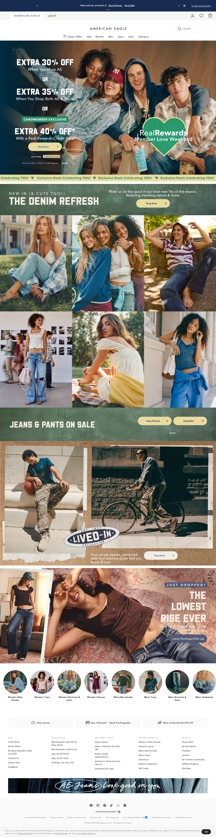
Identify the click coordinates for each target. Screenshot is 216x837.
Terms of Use (96, 817)
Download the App (104, 768)
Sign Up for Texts (60, 758)
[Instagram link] (98, 806)
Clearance (143, 36)
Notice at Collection (76, 817)
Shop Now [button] (43, 146)
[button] (106, 9)
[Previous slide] (37, 6)
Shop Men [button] (147, 5)
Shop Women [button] (130, 5)
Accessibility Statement (35, 817)
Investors (186, 750)
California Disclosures (162, 817)
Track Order (14, 741)
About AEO (187, 741)
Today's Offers (74, 36)
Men (111, 36)
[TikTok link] (111, 806)
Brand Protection (183, 817)
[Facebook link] (91, 806)
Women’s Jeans (146, 746)
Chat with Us (43, 722)
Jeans (121, 36)
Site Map (186, 768)
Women (100, 36)
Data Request (112, 817)
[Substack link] (125, 806)
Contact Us (13, 758)
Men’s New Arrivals (148, 750)
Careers (186, 755)
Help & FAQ (14, 762)
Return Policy (14, 746)
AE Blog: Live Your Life (63, 762)
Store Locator (101, 741)
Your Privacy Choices (86, 833)
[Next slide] (179, 6)
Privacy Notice (61, 833)
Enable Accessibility (201, 5)
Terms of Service (25, 833)
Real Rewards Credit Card (64, 749)
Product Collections (148, 763)
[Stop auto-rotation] (184, 6)
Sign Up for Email (60, 753)
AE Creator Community (193, 759)
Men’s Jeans (144, 755)
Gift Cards (143, 768)
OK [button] (206, 831)
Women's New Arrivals (149, 741)
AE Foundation (189, 746)
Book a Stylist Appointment (101, 755)
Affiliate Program (190, 763)
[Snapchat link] (118, 806)
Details (161, 5)
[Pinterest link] (104, 806)
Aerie (131, 36)
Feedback (13, 766)
